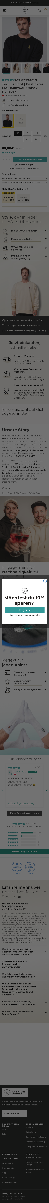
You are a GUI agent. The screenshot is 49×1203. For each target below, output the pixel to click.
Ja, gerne (24, 610)
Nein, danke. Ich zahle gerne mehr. (25, 615)
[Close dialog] (44, 581)
